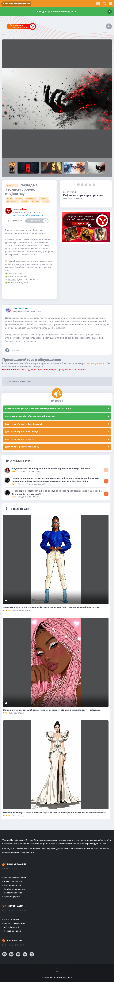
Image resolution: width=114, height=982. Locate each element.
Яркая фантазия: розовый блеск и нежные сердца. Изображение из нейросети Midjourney (51, 710)
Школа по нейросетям (14, 923)
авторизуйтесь (94, 363)
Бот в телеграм (11, 920)
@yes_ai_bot (99, 844)
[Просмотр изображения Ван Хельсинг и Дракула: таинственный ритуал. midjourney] (51, 168)
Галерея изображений (15, 878)
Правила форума (12, 897)
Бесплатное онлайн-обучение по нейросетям (30, 416)
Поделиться (15, 221)
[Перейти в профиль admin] (8, 211)
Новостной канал (12, 931)
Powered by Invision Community (57, 977)
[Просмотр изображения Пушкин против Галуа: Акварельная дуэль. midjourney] (74, 168)
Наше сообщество (13, 881)
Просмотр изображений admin (28, 215)
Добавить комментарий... (20, 381)
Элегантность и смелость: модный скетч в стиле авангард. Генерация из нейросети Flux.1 (51, 607)
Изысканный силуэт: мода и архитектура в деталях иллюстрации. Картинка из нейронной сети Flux (57, 812)
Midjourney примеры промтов (83, 195)
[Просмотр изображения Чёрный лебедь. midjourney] (12, 168)
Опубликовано (27, 311)
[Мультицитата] (7, 350)
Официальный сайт (13, 885)
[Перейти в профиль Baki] (7, 480)
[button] (5, 167)
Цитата (15, 350)
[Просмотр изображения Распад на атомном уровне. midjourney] (98, 168)
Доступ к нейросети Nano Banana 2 (23, 424)
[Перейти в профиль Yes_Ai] (8, 310)
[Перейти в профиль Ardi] (7, 470)
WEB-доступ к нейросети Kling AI (55, 11)
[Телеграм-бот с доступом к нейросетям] (86, 227)
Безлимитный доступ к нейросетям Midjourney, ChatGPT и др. (38, 409)
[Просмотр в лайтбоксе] (57, 98)
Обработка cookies (13, 893)
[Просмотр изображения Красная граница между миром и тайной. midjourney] (28, 168)
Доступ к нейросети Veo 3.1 (19, 439)
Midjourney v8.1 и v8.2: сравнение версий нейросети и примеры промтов (51, 468)
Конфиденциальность (14, 889)
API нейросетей (11, 927)
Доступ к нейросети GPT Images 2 (23, 431)
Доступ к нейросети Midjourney (22, 447)
